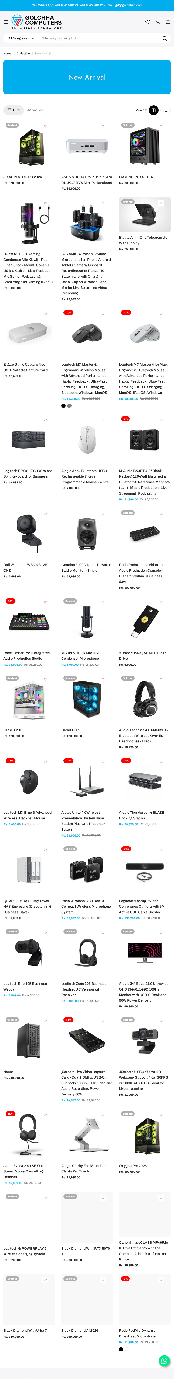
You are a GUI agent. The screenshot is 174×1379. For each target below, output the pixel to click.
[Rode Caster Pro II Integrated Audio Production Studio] (29, 622)
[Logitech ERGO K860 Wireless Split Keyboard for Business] (29, 440)
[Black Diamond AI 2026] (87, 1300)
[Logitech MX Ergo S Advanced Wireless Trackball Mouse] (29, 782)
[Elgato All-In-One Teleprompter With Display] (145, 214)
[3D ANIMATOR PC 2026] (29, 146)
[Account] (157, 21)
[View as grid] (154, 110)
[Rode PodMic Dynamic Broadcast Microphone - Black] (121, 1349)
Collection (23, 53)
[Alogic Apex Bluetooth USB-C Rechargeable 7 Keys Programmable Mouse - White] (87, 440)
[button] (45, 126)
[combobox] (87, 38)
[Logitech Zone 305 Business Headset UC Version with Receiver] (87, 952)
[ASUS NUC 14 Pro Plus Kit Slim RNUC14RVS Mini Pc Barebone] (87, 146)
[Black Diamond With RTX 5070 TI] (87, 1217)
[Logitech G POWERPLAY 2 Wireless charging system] (29, 1217)
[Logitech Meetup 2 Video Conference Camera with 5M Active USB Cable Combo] (145, 870)
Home (7, 53)
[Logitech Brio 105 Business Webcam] (29, 952)
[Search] (164, 38)
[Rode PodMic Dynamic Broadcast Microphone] (145, 1300)
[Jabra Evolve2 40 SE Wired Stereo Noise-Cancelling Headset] (29, 1135)
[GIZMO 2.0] (29, 699)
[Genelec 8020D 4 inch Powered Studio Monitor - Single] (87, 534)
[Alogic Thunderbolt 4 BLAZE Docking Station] (145, 782)
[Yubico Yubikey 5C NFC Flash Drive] (145, 622)
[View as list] (165, 110)
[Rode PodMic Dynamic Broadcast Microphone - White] (127, 1349)
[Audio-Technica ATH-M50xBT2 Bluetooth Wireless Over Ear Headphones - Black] (145, 699)
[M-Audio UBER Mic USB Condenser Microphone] (87, 622)
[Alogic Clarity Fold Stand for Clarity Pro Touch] (87, 1135)
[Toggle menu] (5, 21)
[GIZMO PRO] (87, 699)
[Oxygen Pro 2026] (145, 1135)
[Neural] (29, 1041)
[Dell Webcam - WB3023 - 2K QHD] (29, 534)
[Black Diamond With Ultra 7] (29, 1300)
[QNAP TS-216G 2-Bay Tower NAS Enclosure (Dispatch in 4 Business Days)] (29, 870)
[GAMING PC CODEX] (145, 146)
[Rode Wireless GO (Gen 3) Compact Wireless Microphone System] (87, 870)
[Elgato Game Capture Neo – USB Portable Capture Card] (29, 333)
